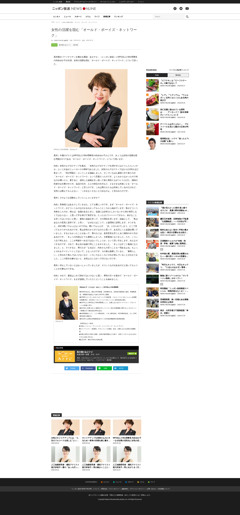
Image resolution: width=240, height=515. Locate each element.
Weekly (178, 75)
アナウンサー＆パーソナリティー (85, 2)
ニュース (67, 17)
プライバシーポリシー (137, 489)
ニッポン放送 (57, 2)
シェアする (88, 368)
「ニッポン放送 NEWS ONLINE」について (84, 489)
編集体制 (125, 489)
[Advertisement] (167, 44)
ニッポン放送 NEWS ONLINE (79, 8)
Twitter (181, 8)
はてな (120, 368)
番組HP (132, 353)
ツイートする (71, 368)
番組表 (68, 2)
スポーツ (78, 17)
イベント (141, 2)
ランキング (118, 17)
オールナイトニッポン (107, 2)
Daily (157, 75)
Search (187, 16)
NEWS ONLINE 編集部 (61, 40)
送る (104, 368)
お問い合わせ (151, 489)
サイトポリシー (114, 489)
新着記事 (106, 17)
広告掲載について (164, 489)
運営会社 (104, 489)
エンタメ (56, 17)
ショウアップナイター (126, 2)
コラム (88, 17)
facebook (175, 8)
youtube (187, 8)
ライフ (97, 17)
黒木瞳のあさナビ (65, 45)
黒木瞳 (75, 45)
